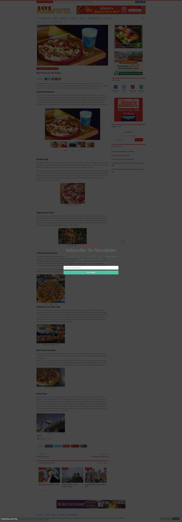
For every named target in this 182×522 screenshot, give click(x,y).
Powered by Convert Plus (9, 519)
